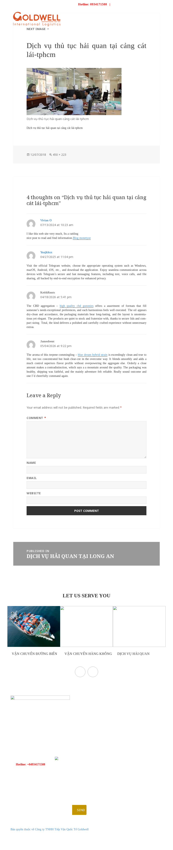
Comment (36, 418)
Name (31, 463)
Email (32, 478)
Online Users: (139, 834)
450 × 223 (59, 155)
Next (93, 672)
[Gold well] (37, 19)
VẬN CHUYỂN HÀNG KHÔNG (88, 654)
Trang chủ (34, 34)
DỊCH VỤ (92, 34)
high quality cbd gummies (76, 305)
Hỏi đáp (128, 34)
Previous (80, 672)
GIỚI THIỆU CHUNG (65, 34)
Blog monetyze (82, 238)
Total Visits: (138, 844)
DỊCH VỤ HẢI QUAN (133, 654)
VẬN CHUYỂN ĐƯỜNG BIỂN (34, 654)
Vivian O (46, 220)
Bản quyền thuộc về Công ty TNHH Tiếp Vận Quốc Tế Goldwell (50, 829)
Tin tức (110, 34)
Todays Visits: (139, 839)
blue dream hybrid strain (92, 354)
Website (34, 493)
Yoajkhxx (46, 252)
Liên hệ (146, 34)
